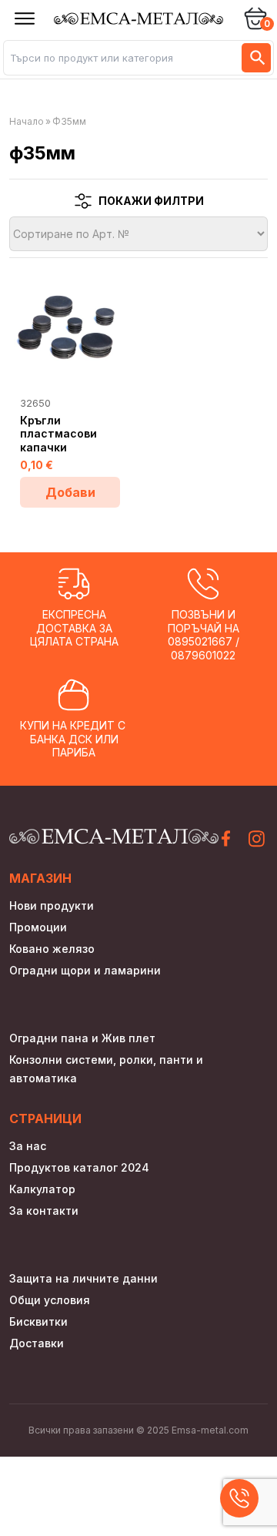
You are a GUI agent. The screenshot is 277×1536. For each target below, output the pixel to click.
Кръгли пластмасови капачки (58, 434)
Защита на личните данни (83, 1278)
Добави (70, 492)
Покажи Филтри (151, 200)
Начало (26, 121)
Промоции (38, 927)
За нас (27, 1145)
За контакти (43, 1210)
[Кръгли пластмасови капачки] (70, 326)
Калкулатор (42, 1189)
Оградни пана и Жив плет (82, 1038)
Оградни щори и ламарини (85, 970)
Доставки (36, 1343)
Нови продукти (51, 905)
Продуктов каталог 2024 (79, 1167)
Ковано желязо (52, 948)
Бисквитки (38, 1321)
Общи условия (49, 1299)
